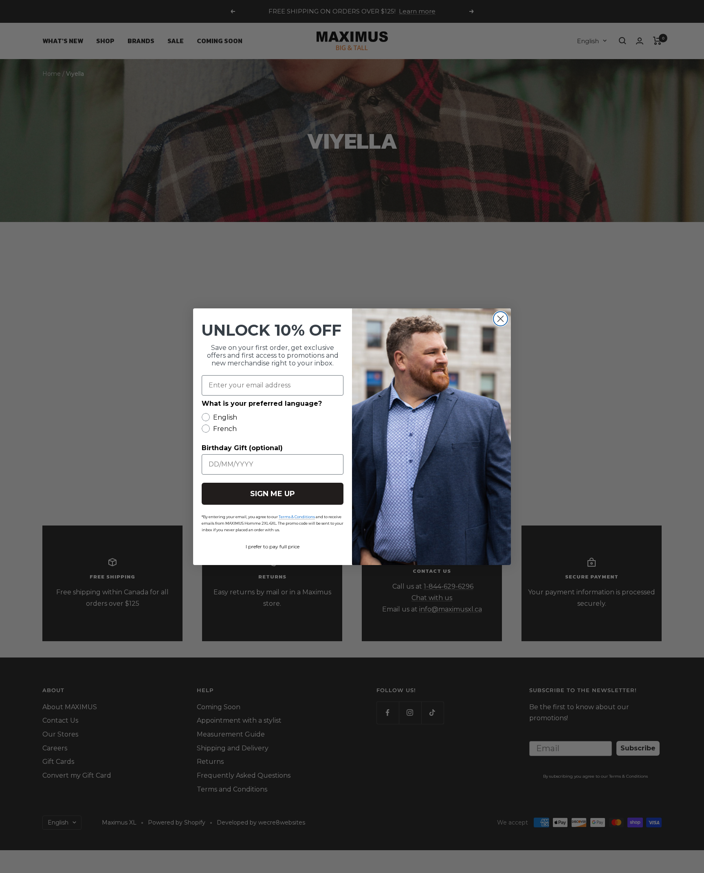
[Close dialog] (500, 319)
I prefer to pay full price (272, 546)
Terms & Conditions (297, 517)
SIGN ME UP (272, 493)
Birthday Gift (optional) (242, 448)
